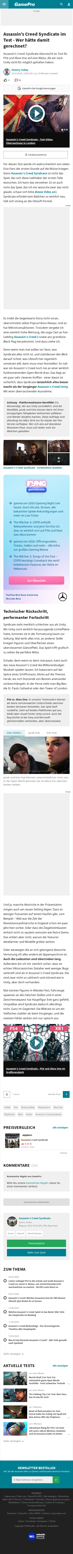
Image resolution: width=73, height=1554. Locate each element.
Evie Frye (52, 732)
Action (29, 1114)
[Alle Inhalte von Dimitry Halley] (6, 72)
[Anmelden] (56, 1479)
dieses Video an (45, 192)
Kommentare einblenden (36, 1202)
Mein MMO (35, 1513)
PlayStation (9, 1114)
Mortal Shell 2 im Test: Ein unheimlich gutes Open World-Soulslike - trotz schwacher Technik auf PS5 (47, 1382)
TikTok (52, 1521)
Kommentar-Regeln (37, 1183)
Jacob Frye (34, 732)
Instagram (42, 1521)
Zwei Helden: (14, 732)
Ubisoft (20, 1233)
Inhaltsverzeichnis (37, 154)
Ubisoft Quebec (34, 1233)
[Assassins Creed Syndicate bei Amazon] (12, 1141)
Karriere (18, 1499)
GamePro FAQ (35, 1496)
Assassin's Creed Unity (53, 387)
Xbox (20, 1114)
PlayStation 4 (44, 1107)
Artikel (7, 1107)
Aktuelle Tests (18, 1365)
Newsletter (29, 1499)
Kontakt (40, 1499)
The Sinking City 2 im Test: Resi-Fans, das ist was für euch (48, 1396)
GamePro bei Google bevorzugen (39, 88)
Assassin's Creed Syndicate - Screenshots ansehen (32, 467)
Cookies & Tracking (54, 1502)
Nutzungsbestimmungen (57, 1499)
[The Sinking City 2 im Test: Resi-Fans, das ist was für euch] (15, 1395)
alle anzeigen (60, 1127)
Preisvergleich (19, 1127)
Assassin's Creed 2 (26, 337)
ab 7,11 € (26, 1143)
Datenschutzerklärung (32, 1502)
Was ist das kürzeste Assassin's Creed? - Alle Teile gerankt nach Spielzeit (37, 1342)
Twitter (21, 1521)
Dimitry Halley (20, 70)
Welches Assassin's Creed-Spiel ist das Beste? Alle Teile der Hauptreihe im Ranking (36, 1313)
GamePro (23, 1513)
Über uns (21, 1496)
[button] (4, 4)
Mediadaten (14, 1502)
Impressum (10, 1496)
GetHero (46, 1513)
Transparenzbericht (36, 1505)
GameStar (12, 1513)
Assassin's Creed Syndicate (29, 173)
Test (16, 1107)
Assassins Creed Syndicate (34, 1139)
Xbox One (58, 1107)
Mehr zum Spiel (36, 1252)
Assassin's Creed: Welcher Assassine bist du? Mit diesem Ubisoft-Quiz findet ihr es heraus (36, 1299)
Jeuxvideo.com (59, 1513)
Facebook (30, 1521)
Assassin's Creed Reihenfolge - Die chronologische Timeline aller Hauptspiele (34, 1327)
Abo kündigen (50, 1496)
